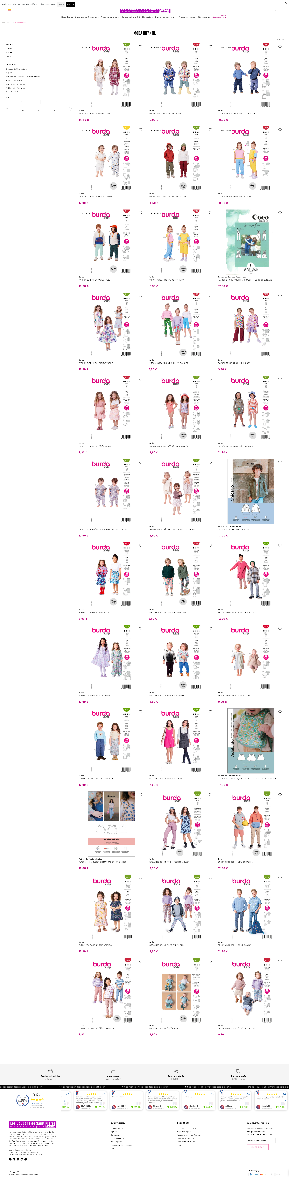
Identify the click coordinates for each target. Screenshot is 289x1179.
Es (7, 9)
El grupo (114, 1131)
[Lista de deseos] (271, 9)
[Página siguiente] (195, 1052)
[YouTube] (22, 1159)
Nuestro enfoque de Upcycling (189, 1135)
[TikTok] (25, 1159)
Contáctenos (116, 1135)
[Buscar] (265, 9)
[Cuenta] (276, 9)
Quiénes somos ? (118, 1128)
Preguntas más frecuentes (121, 1145)
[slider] (7, 108)
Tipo (279, 39)
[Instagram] (14, 1159)
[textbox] (21, 102)
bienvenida (6, 22)
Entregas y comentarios (187, 1128)
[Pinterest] (18, 1159)
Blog (179, 1145)
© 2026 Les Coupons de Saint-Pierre (23, 1175)
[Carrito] (282, 9)
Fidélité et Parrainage (185, 1138)
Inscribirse (257, 1147)
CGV (112, 1148)
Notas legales (116, 1142)
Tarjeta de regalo (184, 1131)
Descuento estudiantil (186, 1142)
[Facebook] (10, 1159)
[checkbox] (38, 48)
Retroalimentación (118, 1138)
